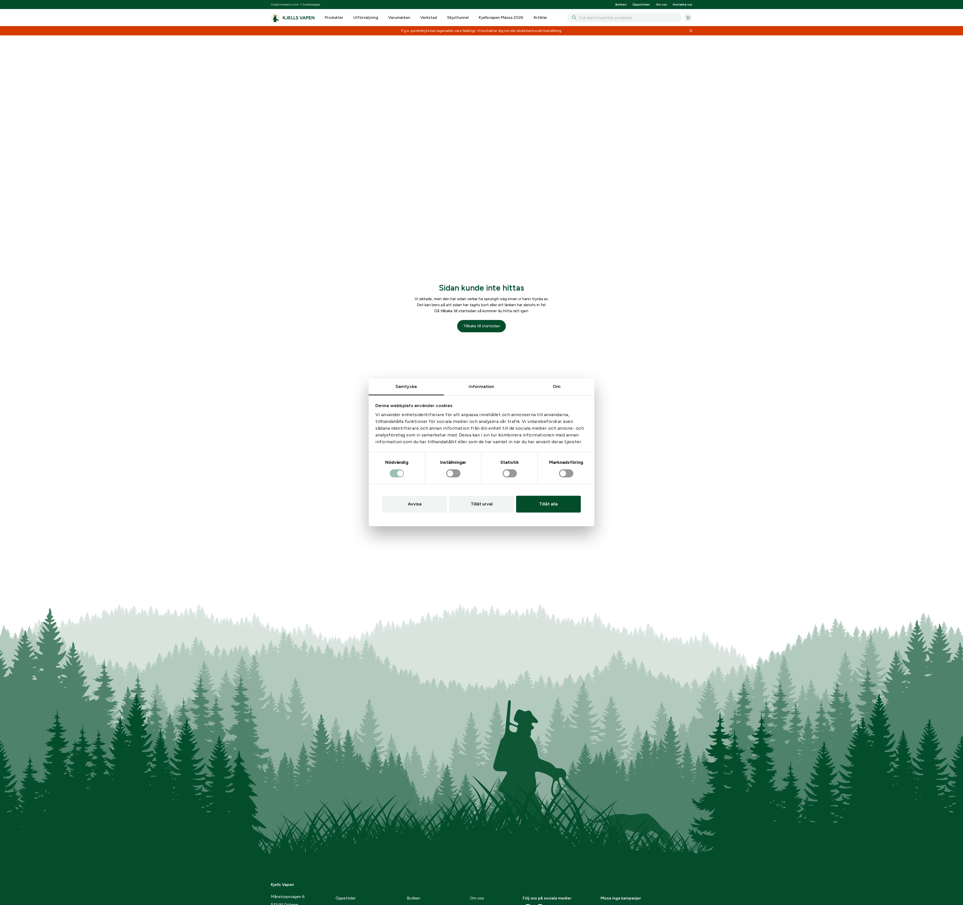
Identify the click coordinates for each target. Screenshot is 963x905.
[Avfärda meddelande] (691, 30)
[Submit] (573, 17)
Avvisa (415, 504)
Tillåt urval (482, 504)
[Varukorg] (688, 17)
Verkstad (428, 17)
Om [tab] (556, 386)
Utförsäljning (365, 17)
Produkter (334, 17)
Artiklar (540, 17)
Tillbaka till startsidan (481, 326)
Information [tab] (481, 386)
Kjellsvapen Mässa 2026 (501, 17)
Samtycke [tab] (406, 386)
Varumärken (399, 17)
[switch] (453, 474)
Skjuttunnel (458, 17)
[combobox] (624, 17)
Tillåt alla (548, 504)
